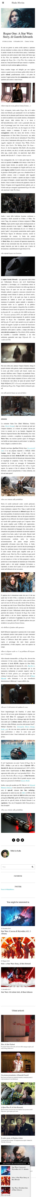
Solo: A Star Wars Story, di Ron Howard (16, 963)
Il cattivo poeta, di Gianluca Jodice (12, 1138)
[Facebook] (13, 840)
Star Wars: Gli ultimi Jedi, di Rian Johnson (20, 1189)
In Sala (32, 41)
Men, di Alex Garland (8, 1044)
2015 (23, 793)
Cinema (27, 41)
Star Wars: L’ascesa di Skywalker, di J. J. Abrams (20, 1168)
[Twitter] (22, 840)
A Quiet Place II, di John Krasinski (12, 1107)
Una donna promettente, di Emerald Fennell (14, 1075)
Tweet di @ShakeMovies (7, 889)
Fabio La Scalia (16, 851)
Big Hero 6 (31, 666)
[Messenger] (18, 840)
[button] (32, 866)
